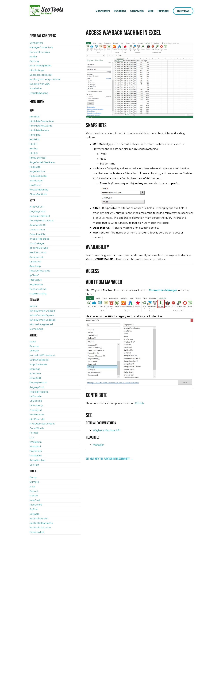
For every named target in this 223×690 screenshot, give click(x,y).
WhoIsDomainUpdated (43, 320)
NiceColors (36, 504)
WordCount (36, 180)
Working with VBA (39, 84)
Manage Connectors (41, 47)
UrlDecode (36, 401)
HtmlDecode (37, 419)
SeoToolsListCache (40, 527)
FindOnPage (37, 243)
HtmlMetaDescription (42, 121)
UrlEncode (35, 396)
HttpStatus (35, 279)
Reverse (34, 346)
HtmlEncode (37, 414)
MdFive (34, 495)
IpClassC (34, 275)
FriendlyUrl (36, 410)
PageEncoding (38, 293)
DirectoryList (37, 532)
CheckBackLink (38, 194)
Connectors (103, 10)
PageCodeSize (38, 176)
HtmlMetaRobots (39, 130)
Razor (33, 341)
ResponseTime (38, 289)
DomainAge (36, 329)
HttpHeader (36, 284)
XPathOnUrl (36, 206)
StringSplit (35, 378)
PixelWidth (36, 451)
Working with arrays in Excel (45, 79)
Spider (33, 56)
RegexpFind (37, 387)
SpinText (34, 464)
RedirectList (36, 257)
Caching (34, 61)
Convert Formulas (40, 52)
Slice (32, 486)
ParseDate (36, 455)
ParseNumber (37, 460)
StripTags (35, 369)
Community (137, 10)
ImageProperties (39, 238)
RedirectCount (38, 252)
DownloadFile (37, 234)
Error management (40, 65)
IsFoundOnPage (39, 248)
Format (34, 432)
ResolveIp (35, 266)
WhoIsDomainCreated (42, 310)
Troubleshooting (39, 93)
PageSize (35, 167)
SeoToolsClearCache (41, 523)
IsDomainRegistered (41, 324)
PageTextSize (37, 171)
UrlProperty (36, 405)
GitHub (139, 403)
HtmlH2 (34, 148)
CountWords (37, 428)
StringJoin (35, 373)
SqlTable (34, 514)
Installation (36, 88)
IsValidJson (36, 442)
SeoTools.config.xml (41, 75)
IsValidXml (35, 446)
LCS (32, 437)
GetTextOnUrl (37, 229)
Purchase (163, 10)
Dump (33, 477)
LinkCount (35, 185)
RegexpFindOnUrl (40, 216)
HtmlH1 (33, 144)
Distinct (34, 491)
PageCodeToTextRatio (42, 162)
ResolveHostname (40, 270)
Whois (33, 306)
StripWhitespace (39, 359)
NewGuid (35, 500)
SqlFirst (34, 509)
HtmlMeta (35, 135)
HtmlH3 (34, 153)
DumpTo (34, 482)
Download (183, 11)
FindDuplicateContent (42, 423)
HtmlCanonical (38, 157)
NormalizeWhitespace (42, 355)
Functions (120, 10)
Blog (150, 10)
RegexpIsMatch (38, 382)
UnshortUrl (35, 261)
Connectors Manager (163, 290)
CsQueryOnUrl (37, 211)
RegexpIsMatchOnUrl (41, 220)
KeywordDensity (39, 189)
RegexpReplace (39, 391)
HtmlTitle (35, 116)
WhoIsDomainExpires (42, 315)
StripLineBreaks (38, 364)
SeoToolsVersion (39, 518)
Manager (98, 444)
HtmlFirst (35, 139)
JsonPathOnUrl (38, 225)
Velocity (34, 350)
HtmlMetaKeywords (41, 125)
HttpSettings (37, 70)
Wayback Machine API (106, 430)
